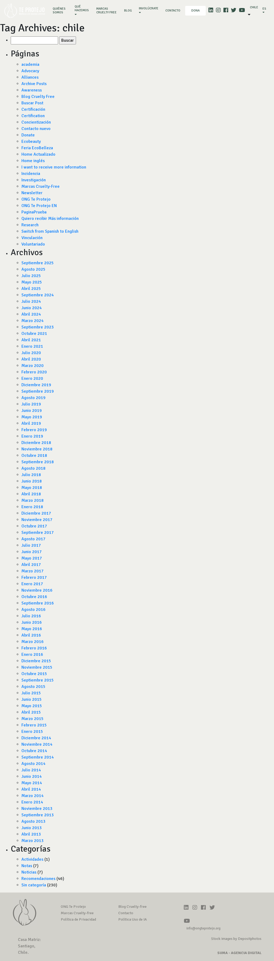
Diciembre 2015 (36, 661)
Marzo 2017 (32, 571)
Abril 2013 (31, 834)
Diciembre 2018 (36, 442)
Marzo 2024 (32, 320)
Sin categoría (33, 885)
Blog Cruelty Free (38, 96)
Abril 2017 (31, 564)
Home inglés (33, 160)
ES (264, 9)
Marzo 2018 (32, 500)
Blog (128, 11)
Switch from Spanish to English (49, 231)
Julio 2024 (31, 301)
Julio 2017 (31, 545)
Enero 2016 (32, 654)
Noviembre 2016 (36, 590)
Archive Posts (34, 83)
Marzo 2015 (32, 718)
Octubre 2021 (34, 333)
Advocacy (30, 71)
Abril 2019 (31, 423)
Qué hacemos (82, 8)
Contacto (172, 11)
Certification (33, 115)
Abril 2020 (31, 359)
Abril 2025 (31, 288)
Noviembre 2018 (36, 449)
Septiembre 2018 (37, 462)
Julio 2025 (31, 275)
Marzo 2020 (32, 365)
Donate (28, 135)
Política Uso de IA (132, 919)
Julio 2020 (31, 352)
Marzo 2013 (32, 840)
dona (195, 11)
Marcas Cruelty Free (106, 10)
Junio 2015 (31, 699)
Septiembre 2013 (37, 815)
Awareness (31, 90)
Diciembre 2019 (36, 385)
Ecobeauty (31, 141)
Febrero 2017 (34, 577)
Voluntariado (33, 244)
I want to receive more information (53, 167)
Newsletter (32, 193)
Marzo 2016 (32, 641)
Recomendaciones (38, 878)
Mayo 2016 (31, 628)
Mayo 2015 (31, 706)
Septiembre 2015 (37, 680)
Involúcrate (148, 8)
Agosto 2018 (33, 468)
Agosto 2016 (33, 609)
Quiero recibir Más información (50, 218)
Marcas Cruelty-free (77, 913)
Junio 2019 (31, 410)
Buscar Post (32, 103)
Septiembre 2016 (37, 603)
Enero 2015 (32, 731)
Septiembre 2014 (37, 757)
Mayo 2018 (31, 487)
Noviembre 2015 (36, 667)
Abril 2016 (31, 635)
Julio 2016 (31, 616)
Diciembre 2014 (36, 738)
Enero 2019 (32, 436)
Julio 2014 (31, 770)
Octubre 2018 (34, 455)
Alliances (30, 77)
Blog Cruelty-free (132, 906)
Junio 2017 (31, 551)
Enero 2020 (32, 378)
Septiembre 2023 (37, 327)
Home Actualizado (38, 154)
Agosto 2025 (33, 269)
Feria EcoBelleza (37, 148)
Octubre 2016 (34, 596)
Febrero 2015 (34, 725)
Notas (26, 865)
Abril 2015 (31, 712)
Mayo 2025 (31, 282)
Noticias (28, 872)
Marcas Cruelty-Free (40, 186)
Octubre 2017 (34, 526)
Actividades (32, 859)
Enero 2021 (32, 346)
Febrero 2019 (34, 429)
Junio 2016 (31, 622)
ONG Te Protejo (36, 199)
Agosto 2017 (33, 539)
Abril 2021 (31, 340)
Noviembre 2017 (36, 519)
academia (30, 64)
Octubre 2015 (34, 673)
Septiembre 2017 (37, 532)
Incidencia (30, 173)
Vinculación (32, 237)
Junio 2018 (31, 481)
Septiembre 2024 (37, 295)
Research (30, 225)
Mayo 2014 (31, 783)
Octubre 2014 (34, 750)
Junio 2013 (31, 827)
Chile (254, 7)
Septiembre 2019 (37, 391)
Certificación (33, 109)
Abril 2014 (31, 789)
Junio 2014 (31, 776)
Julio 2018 (31, 474)
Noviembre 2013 (36, 808)
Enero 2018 (32, 507)
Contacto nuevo (36, 128)
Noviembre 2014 (36, 744)
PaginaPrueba (34, 212)
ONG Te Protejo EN (39, 205)
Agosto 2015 (33, 686)
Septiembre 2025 (37, 263)
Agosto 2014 (33, 763)
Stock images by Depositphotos (236, 938)
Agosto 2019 (33, 397)
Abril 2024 (31, 314)
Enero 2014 (32, 802)
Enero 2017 (32, 584)
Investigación (33, 180)
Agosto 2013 (33, 821)
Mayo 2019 (31, 417)
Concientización (36, 122)
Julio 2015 (31, 693)
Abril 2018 (31, 494)
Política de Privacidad (78, 919)
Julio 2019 (31, 404)
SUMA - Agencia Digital (239, 953)
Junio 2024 (31, 308)
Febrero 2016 (34, 648)
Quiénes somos (61, 10)
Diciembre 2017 (36, 513)
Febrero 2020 (34, 372)
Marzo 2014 (32, 795)
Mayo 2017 (31, 558)
